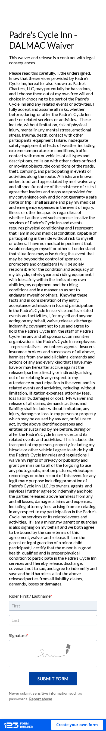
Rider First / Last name (29, 595)
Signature (17, 635)
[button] (77, 725)
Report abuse (40, 699)
